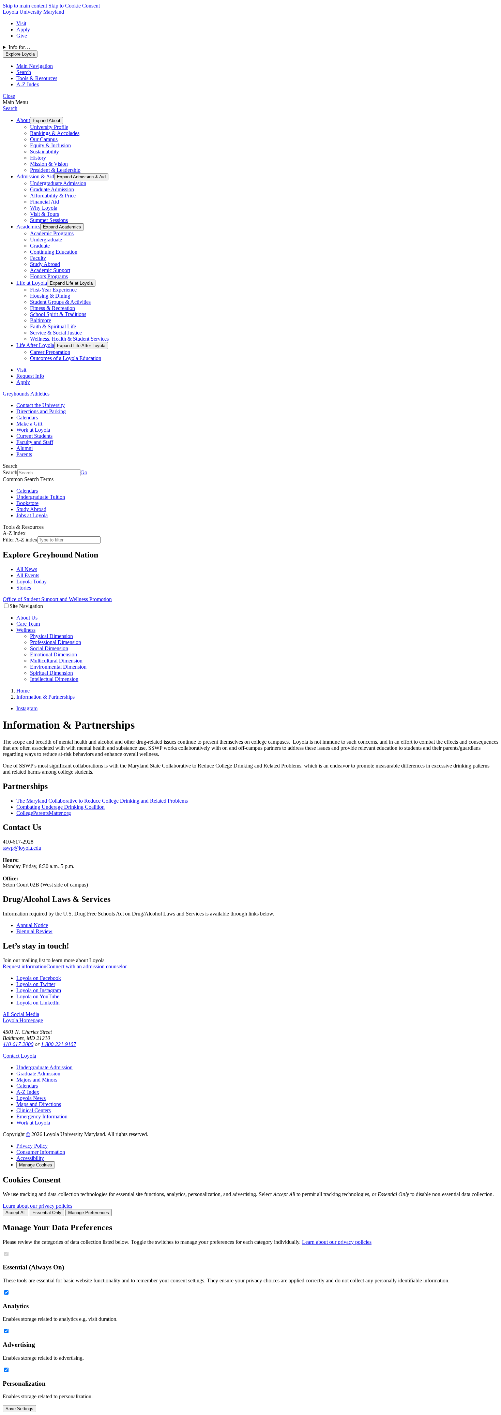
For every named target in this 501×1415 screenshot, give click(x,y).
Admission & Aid (35, 176)
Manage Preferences (88, 1212)
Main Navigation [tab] (34, 66)
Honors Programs (49, 276)
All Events (27, 575)
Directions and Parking (41, 411)
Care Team (28, 624)
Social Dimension (49, 648)
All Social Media (21, 1014)
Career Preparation (50, 352)
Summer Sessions (49, 220)
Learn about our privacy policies (37, 1206)
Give (21, 36)
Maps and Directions (38, 1104)
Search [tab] (23, 72)
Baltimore (40, 320)
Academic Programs (52, 233)
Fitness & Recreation (52, 308)
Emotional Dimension (53, 654)
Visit (21, 23)
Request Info (30, 376)
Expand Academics (62, 226)
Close (9, 96)
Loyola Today (31, 581)
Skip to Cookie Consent (74, 6)
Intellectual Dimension (54, 679)
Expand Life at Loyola (71, 283)
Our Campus (44, 139)
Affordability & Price (53, 195)
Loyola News (31, 1098)
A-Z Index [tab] (27, 84)
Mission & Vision (49, 164)
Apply (23, 29)
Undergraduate (46, 239)
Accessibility (30, 1158)
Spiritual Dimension (51, 673)
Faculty (38, 258)
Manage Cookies (35, 1164)
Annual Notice (32, 925)
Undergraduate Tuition (40, 497)
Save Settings (19, 1408)
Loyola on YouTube (37, 996)
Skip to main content (25, 6)
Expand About (46, 120)
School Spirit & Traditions (58, 314)
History (38, 158)
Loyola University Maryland (33, 12)
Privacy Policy (32, 1146)
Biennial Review (34, 931)
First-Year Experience (53, 290)
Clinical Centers (33, 1110)
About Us (26, 618)
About (23, 120)
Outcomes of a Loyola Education (65, 358)
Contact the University (40, 405)
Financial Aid (44, 202)
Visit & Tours (44, 214)
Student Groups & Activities (60, 302)
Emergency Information (41, 1116)
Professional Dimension (55, 642)
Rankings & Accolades (54, 133)
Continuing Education (53, 252)
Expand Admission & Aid (81, 176)
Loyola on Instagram (38, 990)
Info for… (19, 47)
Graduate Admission (52, 189)
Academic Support (50, 270)
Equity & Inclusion (50, 145)
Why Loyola (43, 208)
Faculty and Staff (34, 442)
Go (83, 472)
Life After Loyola (35, 345)
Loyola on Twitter (35, 984)
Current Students (34, 436)
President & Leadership (55, 170)
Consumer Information (40, 1152)
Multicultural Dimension (56, 661)
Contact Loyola (19, 1056)
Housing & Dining (50, 296)
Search (10, 108)
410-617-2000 (18, 1044)
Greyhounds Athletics (26, 394)
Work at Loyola (33, 430)
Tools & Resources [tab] (36, 78)
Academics (28, 226)
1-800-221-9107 (58, 1044)
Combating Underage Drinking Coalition (60, 807)
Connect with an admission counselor (86, 966)
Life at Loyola (31, 283)
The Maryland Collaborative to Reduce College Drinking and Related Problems (102, 801)
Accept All (15, 1212)
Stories (23, 588)
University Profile (49, 127)
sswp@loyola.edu (22, 848)
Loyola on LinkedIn (38, 1003)
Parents (24, 454)
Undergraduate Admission (58, 183)
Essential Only (46, 1212)
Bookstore (27, 503)
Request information (24, 966)
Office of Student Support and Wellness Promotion (57, 599)
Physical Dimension (51, 636)
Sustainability (44, 151)
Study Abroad (45, 264)
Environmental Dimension (58, 667)
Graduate (40, 246)
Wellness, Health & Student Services (69, 339)
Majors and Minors (36, 1080)
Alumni (24, 448)
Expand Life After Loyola (81, 345)
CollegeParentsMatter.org (43, 813)
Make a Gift (29, 424)
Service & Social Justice (56, 333)
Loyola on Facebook (38, 978)
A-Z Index (27, 1092)
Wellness (25, 630)
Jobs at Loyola (32, 515)
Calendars (27, 417)
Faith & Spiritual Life (53, 326)
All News (26, 569)
